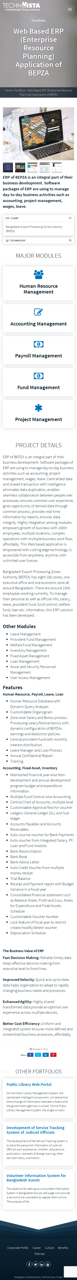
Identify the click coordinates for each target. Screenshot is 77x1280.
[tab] (38, 218)
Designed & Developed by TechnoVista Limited (38, 1277)
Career (37, 1248)
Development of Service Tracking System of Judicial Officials (35, 1130)
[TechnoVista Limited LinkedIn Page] (41, 1264)
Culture (49, 1248)
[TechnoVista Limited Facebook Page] (29, 1264)
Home (8, 90)
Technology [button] (17, 240)
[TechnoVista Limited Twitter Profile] (35, 1264)
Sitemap (39, 1253)
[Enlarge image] (38, 133)
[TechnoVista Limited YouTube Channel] (48, 1264)
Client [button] (14, 218)
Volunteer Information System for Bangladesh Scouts (36, 1178)
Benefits (63, 1248)
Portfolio (20, 90)
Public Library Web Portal (29, 1084)
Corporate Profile (17, 1248)
